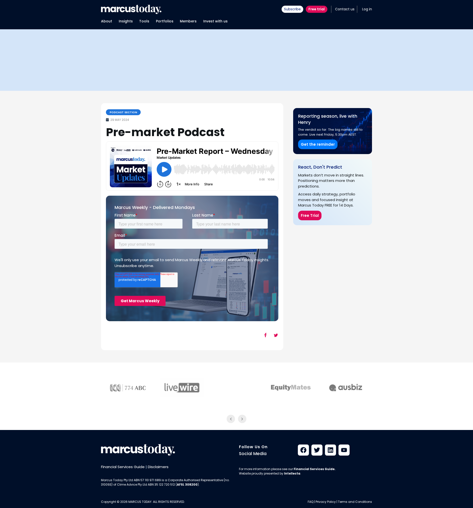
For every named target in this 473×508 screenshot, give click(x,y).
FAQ (310, 502)
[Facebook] (303, 450)
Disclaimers (158, 466)
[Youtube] (344, 450)
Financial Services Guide (123, 466)
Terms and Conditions (355, 502)
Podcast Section (123, 112)
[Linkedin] (330, 450)
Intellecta (292, 473)
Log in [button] (367, 9)
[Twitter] (316, 450)
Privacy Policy (326, 502)
